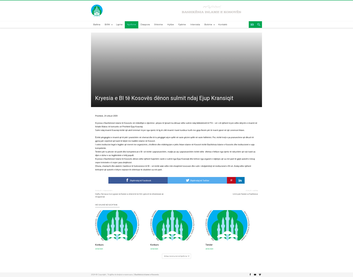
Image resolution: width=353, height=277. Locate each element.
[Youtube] (255, 274)
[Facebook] (250, 274)
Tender (209, 244)
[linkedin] (240, 180)
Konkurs (99, 244)
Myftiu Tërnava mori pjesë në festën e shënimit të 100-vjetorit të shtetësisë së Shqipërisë (129, 193)
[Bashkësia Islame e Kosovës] (97, 4)
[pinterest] (231, 180)
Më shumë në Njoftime (106, 205)
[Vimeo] (260, 274)
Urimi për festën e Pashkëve (245, 192)
